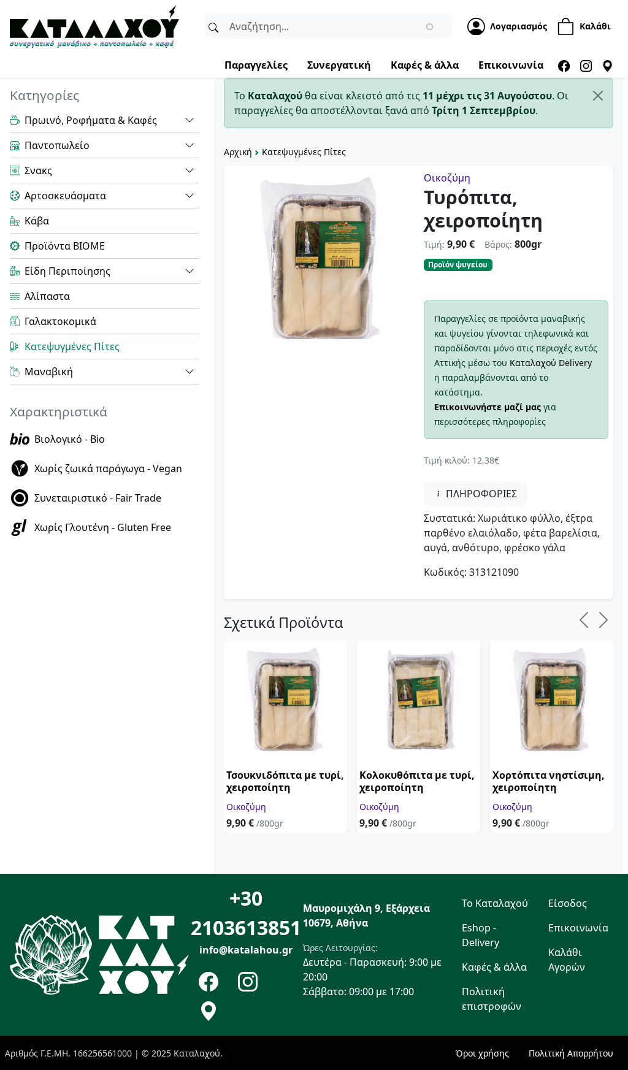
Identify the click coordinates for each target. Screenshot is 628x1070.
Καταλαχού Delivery (551, 363)
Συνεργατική (339, 65)
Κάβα (37, 220)
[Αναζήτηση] (213, 26)
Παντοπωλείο (57, 145)
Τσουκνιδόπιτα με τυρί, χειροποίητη (285, 781)
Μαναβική (49, 371)
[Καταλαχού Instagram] (586, 65)
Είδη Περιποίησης (67, 271)
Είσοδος (567, 903)
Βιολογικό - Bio (69, 439)
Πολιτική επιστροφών (491, 999)
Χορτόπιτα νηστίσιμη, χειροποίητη (548, 781)
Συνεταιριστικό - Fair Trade (97, 498)
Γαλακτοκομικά (60, 321)
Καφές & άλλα (425, 65)
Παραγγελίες (256, 65)
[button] (189, 120)
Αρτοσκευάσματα (65, 195)
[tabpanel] (516, 545)
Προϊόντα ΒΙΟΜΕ (65, 246)
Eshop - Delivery (480, 935)
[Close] (598, 95)
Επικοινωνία (510, 65)
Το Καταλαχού (495, 903)
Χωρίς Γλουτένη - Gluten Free (102, 527)
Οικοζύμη (447, 178)
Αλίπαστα (47, 296)
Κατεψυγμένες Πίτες (304, 152)
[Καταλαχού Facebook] (564, 65)
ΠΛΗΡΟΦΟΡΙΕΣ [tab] (480, 493)
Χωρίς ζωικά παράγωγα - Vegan (108, 468)
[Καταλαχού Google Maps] (607, 65)
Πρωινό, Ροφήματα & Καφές (91, 120)
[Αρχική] (94, 25)
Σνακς (38, 170)
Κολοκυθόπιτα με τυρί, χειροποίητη (417, 781)
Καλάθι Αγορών (566, 960)
